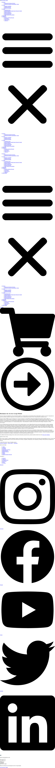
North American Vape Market (9, 14)
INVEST (3, 2)
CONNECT (4, 16)
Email (1, 761)
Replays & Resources (8, 12)
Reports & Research (7, 13)
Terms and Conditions (46, 434)
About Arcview (7, 19)
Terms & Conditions (3, 443)
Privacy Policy (10, 443)
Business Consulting (7, 6)
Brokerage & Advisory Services (9, 3)
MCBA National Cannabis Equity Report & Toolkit (13, 142)
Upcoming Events (7, 141)
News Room (6, 18)
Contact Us (6, 20)
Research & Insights (7, 8)
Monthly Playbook (7, 11)
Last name (2, 760)
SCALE (3, 5)
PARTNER (4, 15)
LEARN (3, 140)
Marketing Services (7, 7)
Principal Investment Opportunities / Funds (11, 4)
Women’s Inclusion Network (9, 17)
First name (2, 759)
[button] (27, 77)
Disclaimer (16, 443)
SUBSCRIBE (4, 173)
